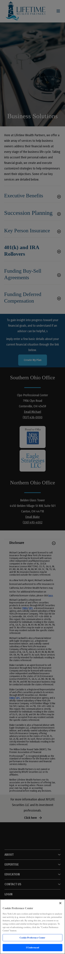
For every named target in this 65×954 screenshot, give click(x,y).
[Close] (60, 903)
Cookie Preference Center (32, 937)
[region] (32, 926)
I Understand (32, 947)
